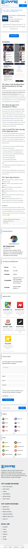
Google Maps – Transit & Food (10, 309)
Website (4, 385)
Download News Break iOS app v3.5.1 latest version (20, 313)
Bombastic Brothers (8, 514)
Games (4, 414)
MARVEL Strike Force (8, 516)
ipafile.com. (9, 99)
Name (4, 376)
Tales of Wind (6, 499)
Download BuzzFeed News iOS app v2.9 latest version (20, 330)
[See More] (14, 433)
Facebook (5, 527)
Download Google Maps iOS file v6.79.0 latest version (8, 313)
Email (4, 380)
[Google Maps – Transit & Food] (8, 304)
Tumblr (4, 536)
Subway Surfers (7, 496)
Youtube (5, 539)
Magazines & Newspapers (17, 10)
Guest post (16, 547)
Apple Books (6, 506)
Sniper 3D (5, 519)
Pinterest (5, 534)
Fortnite (5, 491)
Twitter (4, 529)
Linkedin (5, 531)
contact (22, 547)
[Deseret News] (8, 338)
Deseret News (8, 343)
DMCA (10, 547)
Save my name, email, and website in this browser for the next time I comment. (13, 391)
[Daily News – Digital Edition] (8, 321)
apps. (13, 118)
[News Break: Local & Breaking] (20, 304)
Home (3, 10)
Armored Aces (6, 509)
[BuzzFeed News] (20, 321)
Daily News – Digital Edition (9, 326)
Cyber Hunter (6, 489)
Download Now (14, 35)
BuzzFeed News (20, 326)
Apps (8, 10)
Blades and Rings (7, 511)
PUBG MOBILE (6, 494)
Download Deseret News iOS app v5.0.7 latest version (8, 347)
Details (7, 316)
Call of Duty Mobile (7, 486)
